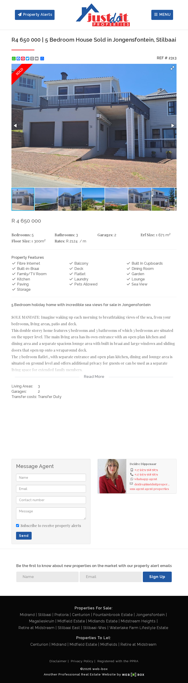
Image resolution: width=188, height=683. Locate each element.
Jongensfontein (150, 615)
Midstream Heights (138, 621)
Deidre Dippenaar (143, 464)
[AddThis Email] (37, 58)
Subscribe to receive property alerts (51, 525)
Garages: (105, 234)
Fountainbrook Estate (113, 615)
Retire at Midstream (37, 628)
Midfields (108, 644)
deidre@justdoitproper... (152, 484)
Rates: (60, 241)
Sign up (157, 576)
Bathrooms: (65, 234)
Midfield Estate (71, 621)
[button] (172, 68)
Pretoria (62, 615)
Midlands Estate (103, 621)
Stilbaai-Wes (94, 628)
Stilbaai (44, 615)
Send (24, 536)
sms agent (137, 489)
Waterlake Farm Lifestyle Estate (139, 628)
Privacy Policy (82, 661)
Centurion (81, 615)
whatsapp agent (145, 479)
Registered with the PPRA (117, 661)
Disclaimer (58, 661)
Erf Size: (148, 234)
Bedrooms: (21, 234)
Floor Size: (20, 241)
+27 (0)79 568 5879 (146, 470)
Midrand (27, 615)
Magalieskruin (41, 621)
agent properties (157, 489)
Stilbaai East (69, 628)
